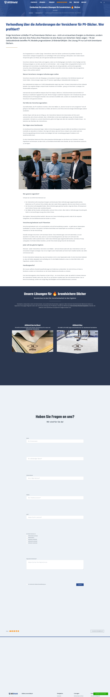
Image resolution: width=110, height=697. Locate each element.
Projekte (52, 2)
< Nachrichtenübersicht (97, 631)
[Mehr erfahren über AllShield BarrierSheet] (32, 342)
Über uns (76, 2)
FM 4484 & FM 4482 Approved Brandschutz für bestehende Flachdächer (77, 327)
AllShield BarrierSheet (33, 325)
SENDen (80, 584)
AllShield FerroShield (32, 541)
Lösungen (42, 2)
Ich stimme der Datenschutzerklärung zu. (37, 584)
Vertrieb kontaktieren (100, 693)
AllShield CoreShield (32, 539)
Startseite (34, 2)
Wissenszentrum (62, 2)
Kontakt (83, 2)
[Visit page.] (13, 694)
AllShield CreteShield (32, 543)
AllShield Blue (77, 325)
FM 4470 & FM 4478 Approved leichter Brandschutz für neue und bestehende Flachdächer (32, 328)
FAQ (70, 2)
